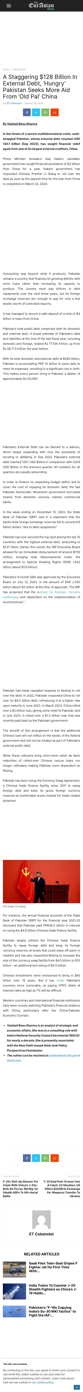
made (62, 980)
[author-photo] (41, 1228)
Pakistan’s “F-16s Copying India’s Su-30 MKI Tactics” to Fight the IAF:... (52, 1311)
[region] (41, 41)
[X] (36, 112)
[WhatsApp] (45, 112)
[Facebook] (27, 112)
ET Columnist (14, 103)
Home (6, 69)
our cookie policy (42, 1382)
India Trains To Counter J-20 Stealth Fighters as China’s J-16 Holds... (53, 1289)
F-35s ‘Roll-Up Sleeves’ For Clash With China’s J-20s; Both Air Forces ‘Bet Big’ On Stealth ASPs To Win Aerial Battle (20, 1189)
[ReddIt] (55, 112)
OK (76, 1387)
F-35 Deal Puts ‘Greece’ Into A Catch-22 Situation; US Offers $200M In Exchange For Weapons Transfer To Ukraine (62, 1189)
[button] (8, 6)
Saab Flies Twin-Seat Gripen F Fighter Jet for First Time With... (53, 1267)
